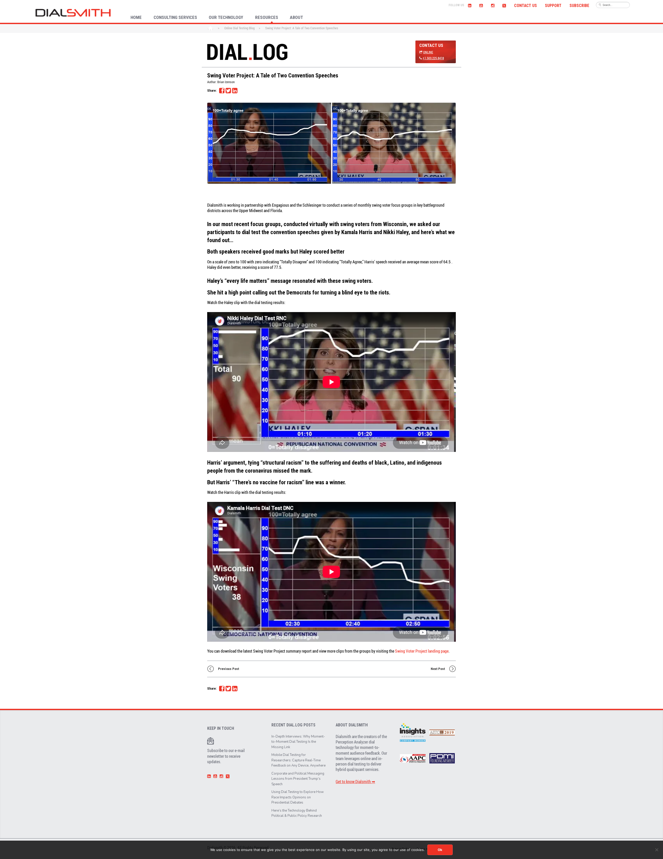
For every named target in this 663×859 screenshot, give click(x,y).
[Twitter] (504, 5)
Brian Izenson (226, 82)
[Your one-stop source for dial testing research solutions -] (73, 13)
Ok (440, 850)
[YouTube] (481, 5)
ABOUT (296, 17)
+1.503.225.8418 (433, 58)
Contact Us (525, 5)
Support (553, 5)
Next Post (438, 669)
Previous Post (228, 669)
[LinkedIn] (469, 5)
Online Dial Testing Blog (239, 28)
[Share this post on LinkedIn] (234, 90)
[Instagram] (492, 5)
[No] (656, 849)
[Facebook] (221, 90)
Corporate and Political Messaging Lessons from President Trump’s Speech (297, 778)
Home (210, 28)
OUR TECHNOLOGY (226, 17)
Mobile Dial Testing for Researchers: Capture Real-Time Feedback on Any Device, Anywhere (298, 760)
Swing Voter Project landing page (422, 651)
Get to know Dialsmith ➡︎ (355, 781)
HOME (136, 17)
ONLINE (428, 52)
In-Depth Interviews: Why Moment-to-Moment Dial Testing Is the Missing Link (298, 741)
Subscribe (579, 5)
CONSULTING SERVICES (175, 17)
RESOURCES (266, 17)
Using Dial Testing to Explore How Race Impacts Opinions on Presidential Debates (297, 797)
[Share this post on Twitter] (228, 90)
